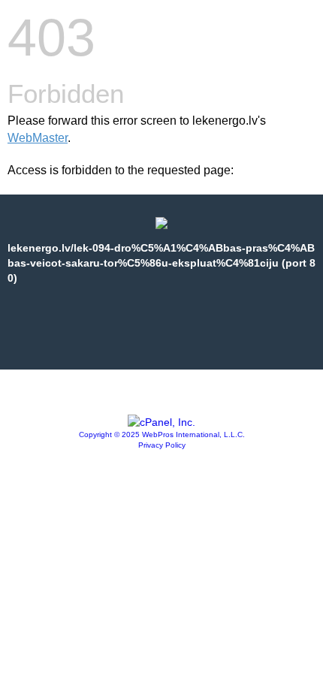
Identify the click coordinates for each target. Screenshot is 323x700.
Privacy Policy (162, 445)
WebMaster (38, 137)
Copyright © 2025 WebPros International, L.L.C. (162, 434)
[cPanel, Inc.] (161, 422)
